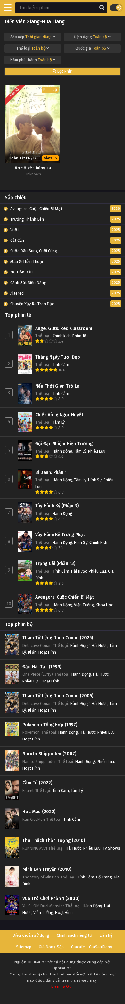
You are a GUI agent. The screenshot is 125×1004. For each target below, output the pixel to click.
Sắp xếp (31, 37)
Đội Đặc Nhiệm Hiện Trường (64, 443)
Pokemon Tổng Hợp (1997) (49, 725)
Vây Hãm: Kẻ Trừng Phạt (60, 534)
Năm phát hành (31, 60)
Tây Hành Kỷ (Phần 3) (57, 506)
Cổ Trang (104, 877)
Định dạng (90, 37)
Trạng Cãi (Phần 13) (55, 563)
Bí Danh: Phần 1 (51, 472)
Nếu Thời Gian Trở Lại (58, 386)
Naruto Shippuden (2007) (49, 753)
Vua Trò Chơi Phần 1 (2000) (50, 898)
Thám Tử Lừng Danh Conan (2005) (57, 695)
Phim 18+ (80, 335)
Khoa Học (104, 604)
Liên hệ (106, 935)
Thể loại (31, 48)
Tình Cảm (61, 364)
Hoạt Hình (47, 652)
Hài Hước (79, 571)
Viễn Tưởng (84, 604)
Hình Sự (95, 480)
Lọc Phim (64, 71)
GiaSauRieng (101, 946)
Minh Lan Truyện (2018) (46, 869)
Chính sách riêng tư (74, 935)
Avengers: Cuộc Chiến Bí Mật (64, 597)
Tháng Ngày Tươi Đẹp (57, 357)
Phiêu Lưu (96, 451)
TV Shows (111, 848)
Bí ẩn (32, 652)
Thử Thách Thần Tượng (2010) (53, 840)
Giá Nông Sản (51, 946)
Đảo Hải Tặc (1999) (41, 667)
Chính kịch (62, 335)
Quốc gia (90, 48)
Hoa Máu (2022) (38, 811)
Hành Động (62, 451)
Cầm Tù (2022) (37, 783)
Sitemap (23, 946)
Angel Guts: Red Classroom (63, 328)
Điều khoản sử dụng (31, 935)
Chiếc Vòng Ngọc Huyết (59, 415)
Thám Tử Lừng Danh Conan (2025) (57, 638)
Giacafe (78, 946)
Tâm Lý (59, 422)
